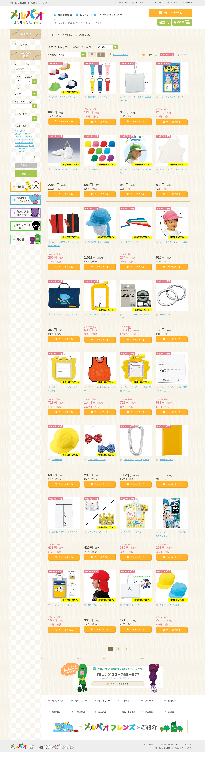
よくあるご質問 (155, 3)
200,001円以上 (21, 151)
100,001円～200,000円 (25, 148)
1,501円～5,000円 (23, 134)
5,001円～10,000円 (23, 137)
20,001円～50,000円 (24, 143)
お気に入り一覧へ (120, 54)
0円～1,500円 (21, 131)
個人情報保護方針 (150, 744)
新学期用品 (67, 35)
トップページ (53, 35)
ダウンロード (171, 3)
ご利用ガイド (139, 3)
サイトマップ (187, 744)
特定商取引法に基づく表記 (170, 744)
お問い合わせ (187, 3)
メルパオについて (120, 3)
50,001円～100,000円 (24, 145)
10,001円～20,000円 (24, 140)
